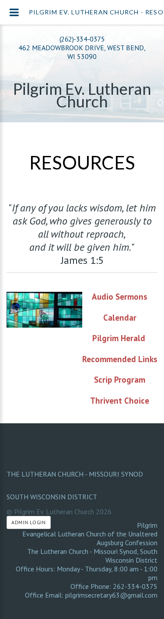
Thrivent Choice (119, 400)
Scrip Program (119, 379)
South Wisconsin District (52, 496)
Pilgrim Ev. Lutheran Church (82, 95)
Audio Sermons (119, 296)
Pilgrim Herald (118, 338)
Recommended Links (119, 359)
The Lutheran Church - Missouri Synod (75, 474)
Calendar (119, 317)
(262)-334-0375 (82, 39)
